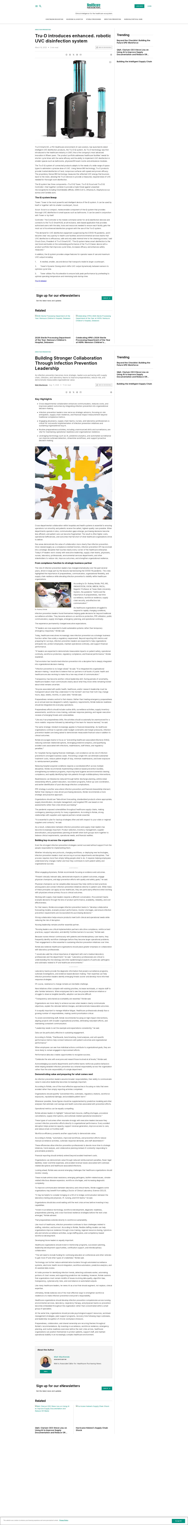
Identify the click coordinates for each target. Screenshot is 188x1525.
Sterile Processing (93, 19)
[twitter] (74, 55)
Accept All (178, 1521)
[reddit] (77, 55)
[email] (81, 55)
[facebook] (66, 55)
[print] (111, 55)
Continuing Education (54, 19)
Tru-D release (40, 281)
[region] (94, 1521)
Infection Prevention (112, 19)
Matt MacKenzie (41, 385)
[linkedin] (70, 55)
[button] (36, 6)
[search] (40, 6)
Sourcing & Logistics (74, 19)
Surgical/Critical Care (133, 19)
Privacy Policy (63, 1520)
